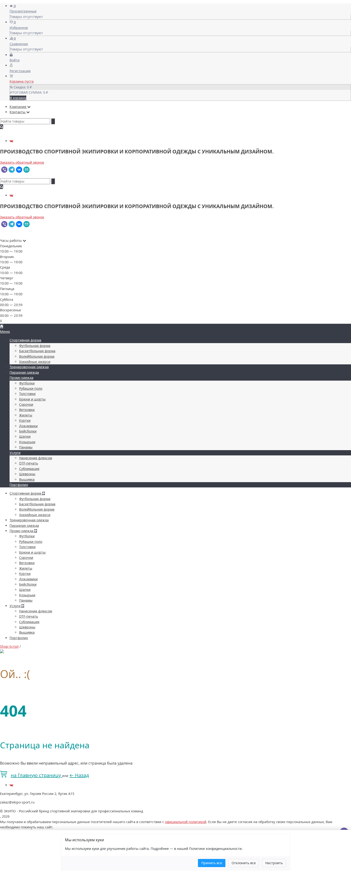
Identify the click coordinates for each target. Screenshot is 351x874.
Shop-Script (9, 646)
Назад (79, 775)
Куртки (25, 420)
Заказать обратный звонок (22, 162)
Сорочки (26, 404)
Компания (18, 106)
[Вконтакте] (11, 141)
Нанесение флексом (35, 458)
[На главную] (1, 326)
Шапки (25, 436)
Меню (5, 331)
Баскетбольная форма (37, 351)
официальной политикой (185, 822)
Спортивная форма (25, 340)
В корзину (18, 98)
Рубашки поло (30, 388)
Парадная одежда (24, 372)
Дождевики (28, 426)
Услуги (15, 452)
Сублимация (29, 468)
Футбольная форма (34, 345)
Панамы (25, 447)
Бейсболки (28, 431)
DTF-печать (28, 463)
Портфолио (19, 484)
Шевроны (27, 474)
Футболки (27, 383)
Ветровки (27, 409)
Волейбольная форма (36, 356)
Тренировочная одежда (29, 367)
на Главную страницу (36, 775)
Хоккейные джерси (34, 361)
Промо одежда (21, 377)
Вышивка (27, 479)
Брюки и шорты (32, 399)
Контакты (18, 112)
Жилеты (25, 415)
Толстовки (27, 393)
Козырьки (27, 442)
